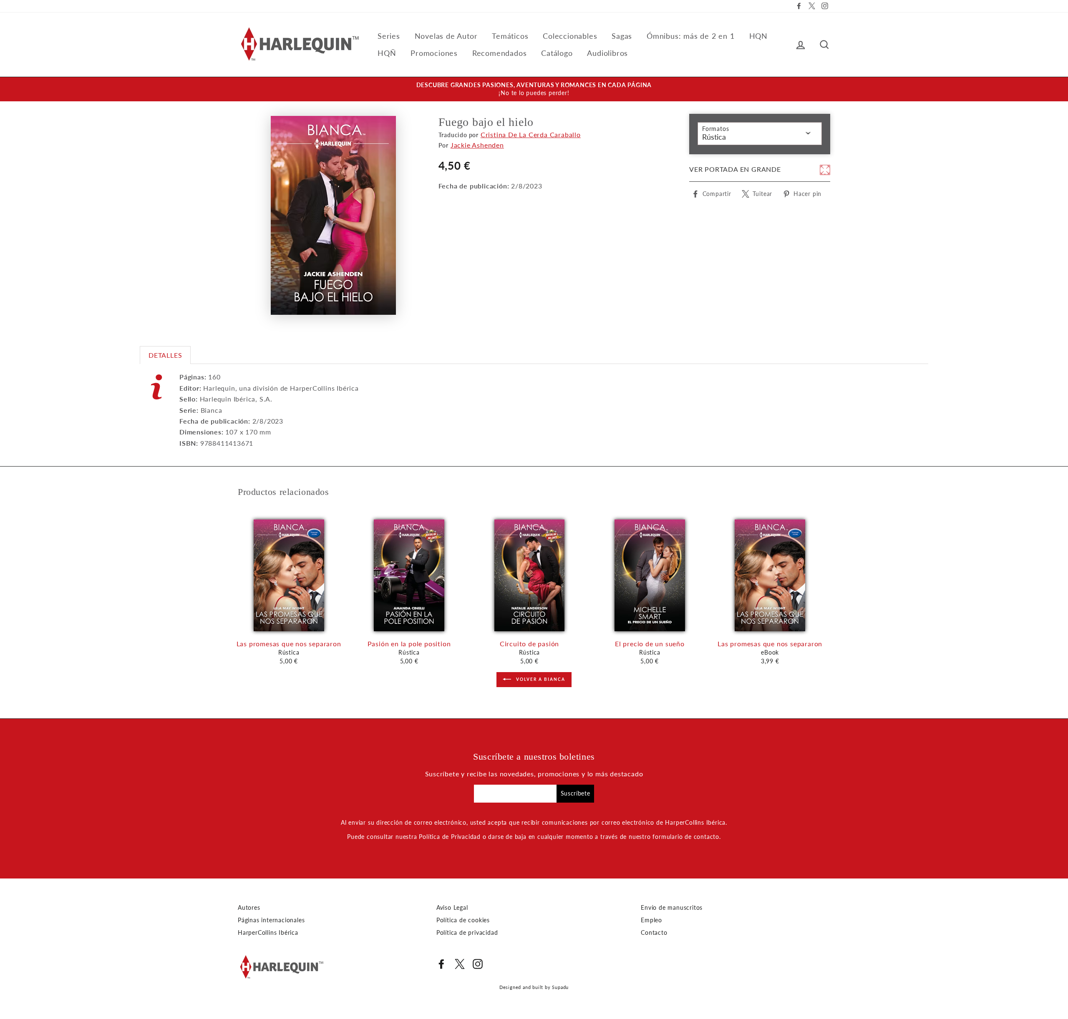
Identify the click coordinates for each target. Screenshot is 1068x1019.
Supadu (560, 987)
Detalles (165, 355)
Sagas (622, 35)
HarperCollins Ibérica (268, 932)
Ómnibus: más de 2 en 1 (691, 35)
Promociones (434, 53)
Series (389, 35)
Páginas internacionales (271, 920)
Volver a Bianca (539, 678)
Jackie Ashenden (477, 145)
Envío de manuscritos (672, 907)
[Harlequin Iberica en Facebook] (441, 964)
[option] (534, 89)
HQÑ (387, 53)
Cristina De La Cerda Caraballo (531, 134)
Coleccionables (570, 35)
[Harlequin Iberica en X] (460, 964)
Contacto (654, 932)
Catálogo (556, 53)
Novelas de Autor (446, 35)
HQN (758, 35)
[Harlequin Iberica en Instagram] (478, 964)
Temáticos (510, 35)
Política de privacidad (467, 932)
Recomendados (499, 53)
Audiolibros (607, 53)
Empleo (651, 920)
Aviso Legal (452, 907)
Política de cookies (463, 920)
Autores (249, 907)
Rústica (714, 137)
